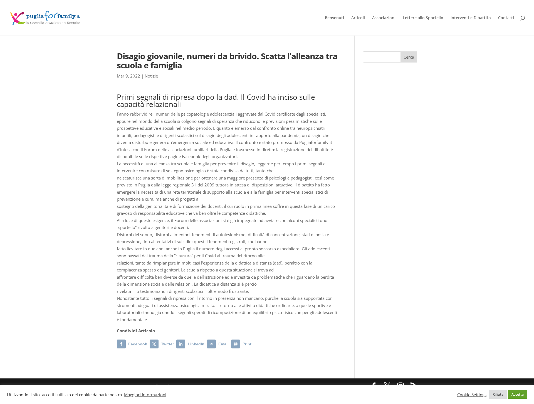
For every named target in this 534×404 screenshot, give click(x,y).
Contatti (506, 18)
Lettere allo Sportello (423, 18)
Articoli (358, 18)
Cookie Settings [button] (471, 394)
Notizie (151, 76)
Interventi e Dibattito (471, 18)
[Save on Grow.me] (258, 344)
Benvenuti (334, 18)
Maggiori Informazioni (145, 394)
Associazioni (383, 18)
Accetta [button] (517, 394)
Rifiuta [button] (498, 394)
